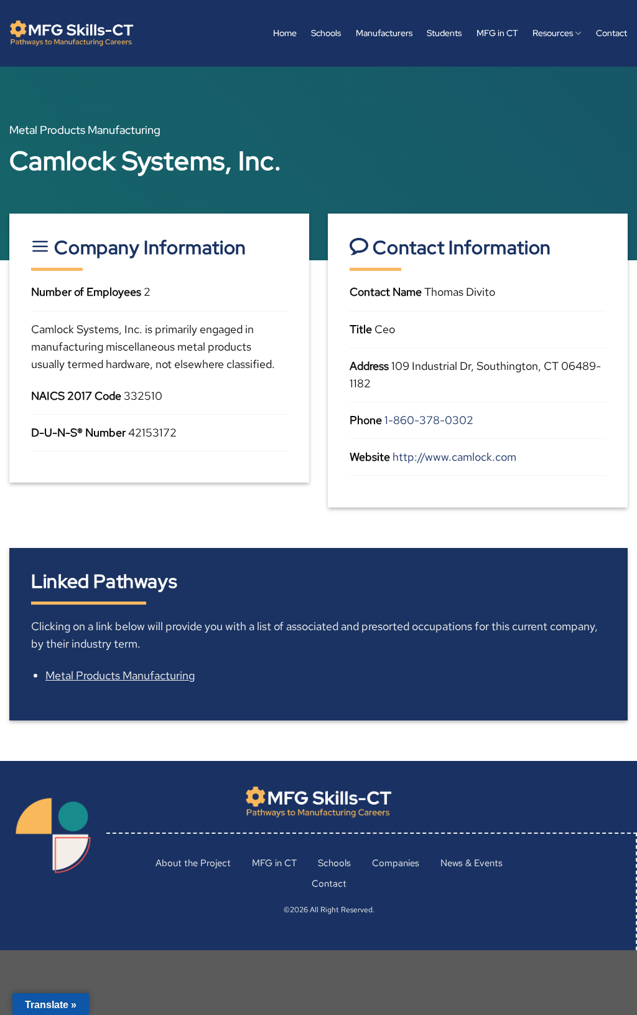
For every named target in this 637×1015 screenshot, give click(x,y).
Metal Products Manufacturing (120, 675)
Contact (611, 33)
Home (285, 33)
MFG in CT (497, 33)
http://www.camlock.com (454, 457)
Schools (326, 33)
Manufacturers (384, 33)
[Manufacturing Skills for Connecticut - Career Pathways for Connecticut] (71, 34)
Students (444, 33)
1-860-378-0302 (428, 420)
